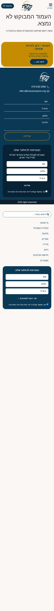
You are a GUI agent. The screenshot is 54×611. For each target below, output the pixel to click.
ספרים (45, 239)
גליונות (45, 233)
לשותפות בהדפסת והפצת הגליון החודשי (38, 55)
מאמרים (44, 260)
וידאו (46, 250)
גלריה (45, 244)
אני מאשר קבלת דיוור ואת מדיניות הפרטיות (26, 192)
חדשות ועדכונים (40, 255)
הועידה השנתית (40, 228)
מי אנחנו (44, 223)
